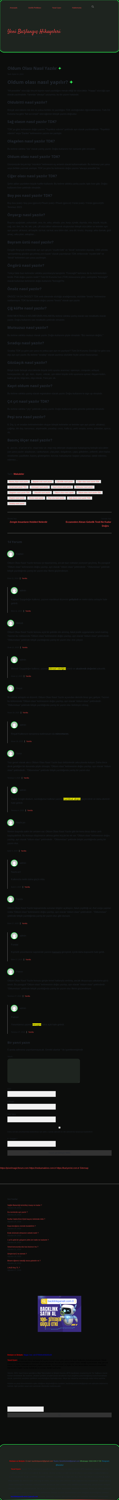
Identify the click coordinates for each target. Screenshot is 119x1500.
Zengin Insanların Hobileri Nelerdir (28, 522)
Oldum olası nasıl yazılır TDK (89, 493)
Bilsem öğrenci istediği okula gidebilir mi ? (24, 1261)
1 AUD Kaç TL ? (13, 1268)
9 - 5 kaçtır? (12, 1139)
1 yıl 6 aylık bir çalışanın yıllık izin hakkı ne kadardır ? (28, 1240)
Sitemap (84, 1168)
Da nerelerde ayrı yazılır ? (17, 1212)
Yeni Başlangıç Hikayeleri (34, 31)
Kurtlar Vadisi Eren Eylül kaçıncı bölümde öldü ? (26, 1219)
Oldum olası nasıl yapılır (64, 493)
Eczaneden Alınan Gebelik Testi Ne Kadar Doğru (88, 524)
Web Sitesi (11, 1114)
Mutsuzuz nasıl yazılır (84, 487)
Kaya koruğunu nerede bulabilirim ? (21, 1226)
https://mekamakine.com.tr (42, 1168)
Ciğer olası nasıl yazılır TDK (88, 482)
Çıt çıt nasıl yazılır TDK (18, 487)
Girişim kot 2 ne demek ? (17, 1254)
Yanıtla (24, 578)
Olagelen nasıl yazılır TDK (19, 493)
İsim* (9, 1089)
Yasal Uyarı (56, 8)
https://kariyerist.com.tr (67, 1168)
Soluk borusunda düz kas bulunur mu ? (22, 1247)
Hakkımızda (76, 8)
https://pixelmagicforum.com (14, 1168)
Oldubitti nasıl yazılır (42, 493)
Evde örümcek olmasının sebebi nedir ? (23, 1233)
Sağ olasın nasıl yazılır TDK (79, 498)
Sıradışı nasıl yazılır (16, 504)
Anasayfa (13, 8)
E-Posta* (10, 1102)
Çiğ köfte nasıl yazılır (65, 482)
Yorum (9, 1057)
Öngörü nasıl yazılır (16, 498)
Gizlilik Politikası (34, 8)
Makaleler (19, 474)
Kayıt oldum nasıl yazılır (62, 487)
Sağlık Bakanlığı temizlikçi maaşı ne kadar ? (24, 1205)
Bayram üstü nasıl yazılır (42, 482)
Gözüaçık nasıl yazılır (39, 487)
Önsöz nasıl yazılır (36, 498)
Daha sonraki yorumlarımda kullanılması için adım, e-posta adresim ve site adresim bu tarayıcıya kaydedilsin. (50, 1132)
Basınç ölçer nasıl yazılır (18, 482)
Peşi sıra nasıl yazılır (56, 498)
